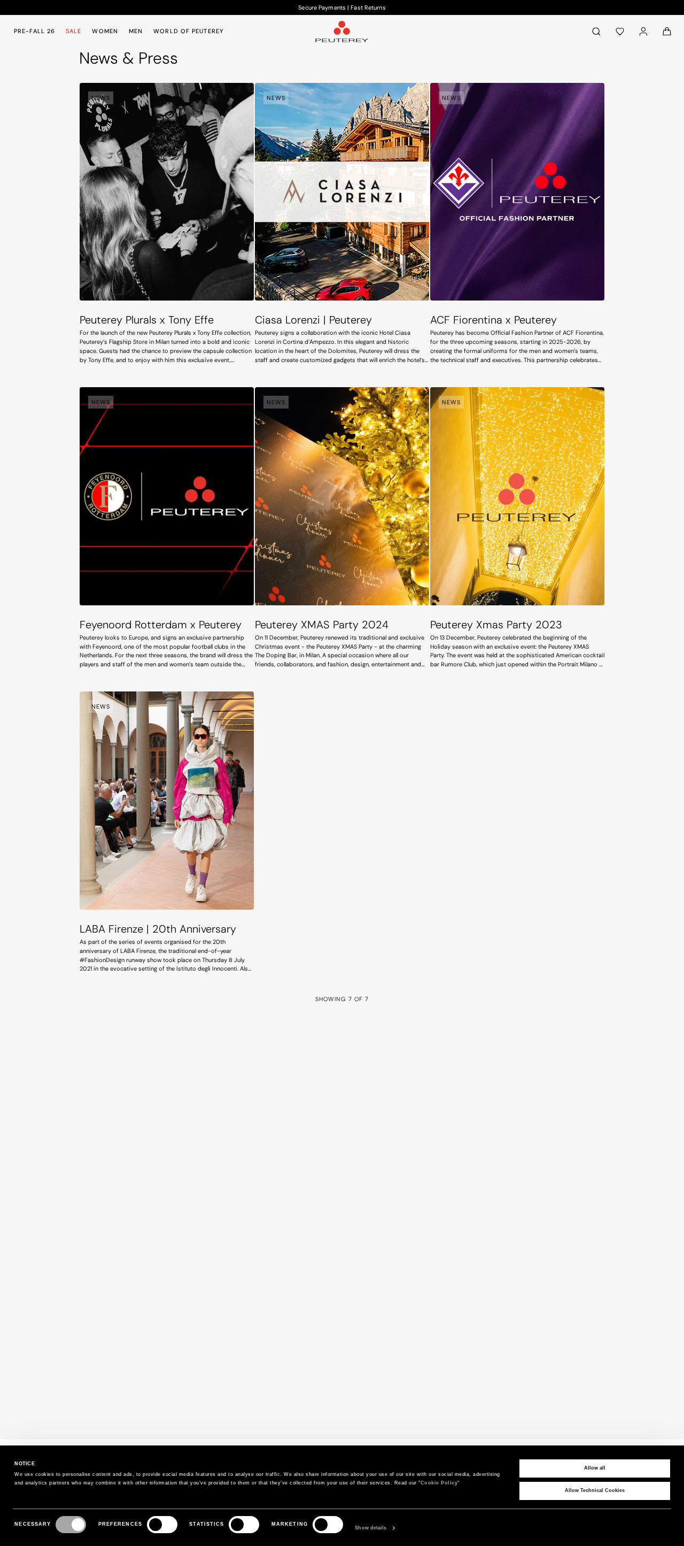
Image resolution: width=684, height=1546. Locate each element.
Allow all (594, 1468)
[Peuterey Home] (342, 31)
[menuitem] (37, 31)
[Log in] (643, 31)
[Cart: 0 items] (666, 31)
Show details (370, 1527)
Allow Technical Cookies (595, 1490)
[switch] (162, 1524)
